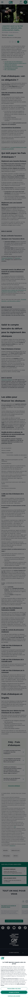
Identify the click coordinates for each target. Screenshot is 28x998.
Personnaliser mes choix (14, 988)
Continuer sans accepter (14, 996)
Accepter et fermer (14, 992)
